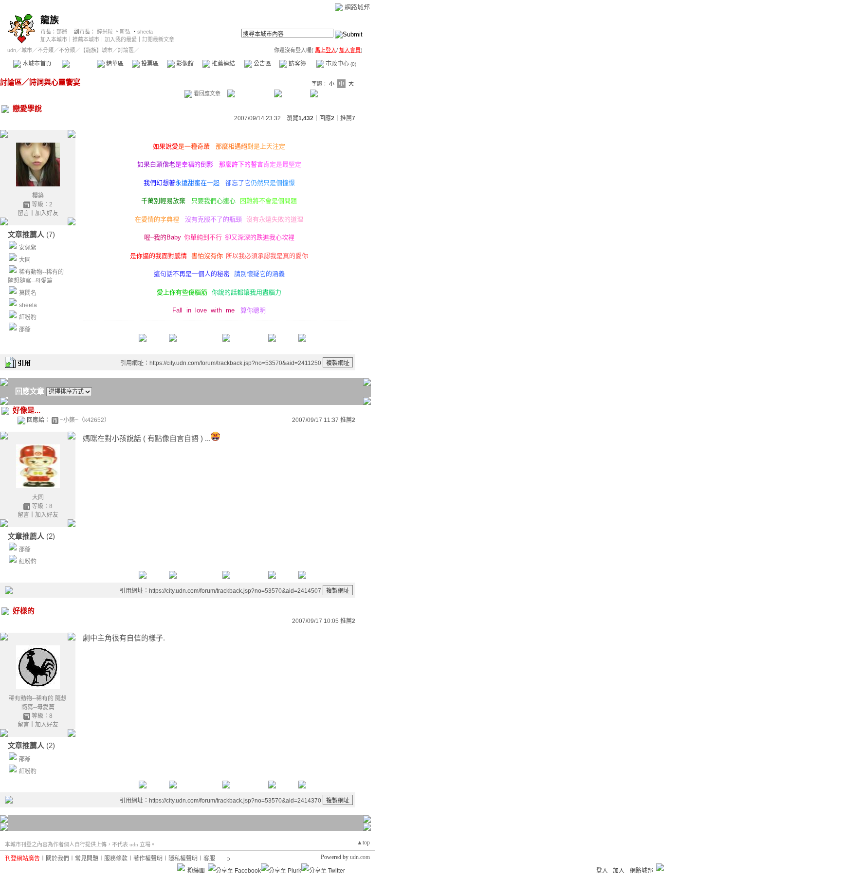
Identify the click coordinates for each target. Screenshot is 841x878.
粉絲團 (196, 870)
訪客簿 (296, 63)
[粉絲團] (181, 867)
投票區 (149, 63)
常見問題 (86, 858)
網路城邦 (357, 7)
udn (11, 50)
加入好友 (46, 213)
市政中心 (340, 63)
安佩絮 (28, 247)
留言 (23, 213)
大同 (25, 259)
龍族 (49, 20)
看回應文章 (206, 93)
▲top (363, 842)
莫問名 (28, 293)
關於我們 (57, 858)
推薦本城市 (86, 39)
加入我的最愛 (121, 39)
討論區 (79, 63)
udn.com (360, 857)
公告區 (261, 63)
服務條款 (116, 858)
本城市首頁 (36, 63)
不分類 (45, 50)
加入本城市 (53, 39)
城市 (26, 50)
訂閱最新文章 (158, 39)
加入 (618, 870)
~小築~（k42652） (85, 420)
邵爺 (61, 32)
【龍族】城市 (96, 50)
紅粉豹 (28, 317)
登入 (602, 870)
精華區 (114, 63)
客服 (209, 858)
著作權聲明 (148, 858)
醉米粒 (105, 32)
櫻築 (38, 195)
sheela (145, 32)
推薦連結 (222, 63)
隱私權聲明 (183, 858)
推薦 (347, 118)
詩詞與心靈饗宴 (54, 82)
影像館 (184, 63)
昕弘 (125, 32)
